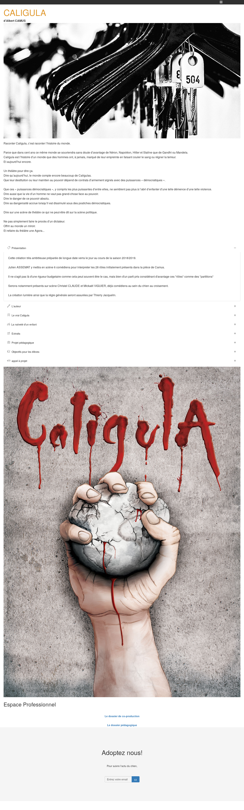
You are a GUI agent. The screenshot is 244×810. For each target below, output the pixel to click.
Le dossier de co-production (122, 716)
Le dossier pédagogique (122, 725)
